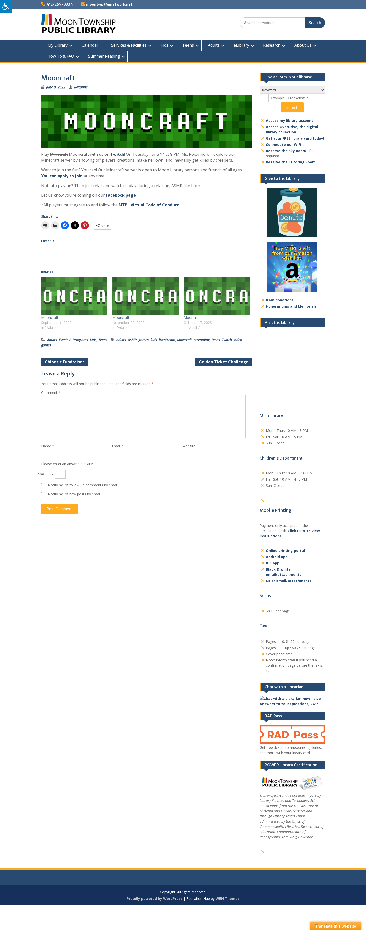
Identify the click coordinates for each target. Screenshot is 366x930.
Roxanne (81, 87)
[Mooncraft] (74, 296)
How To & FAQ (60, 56)
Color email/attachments (288, 580)
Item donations (280, 300)
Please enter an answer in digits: (67, 463)
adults (121, 339)
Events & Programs (73, 339)
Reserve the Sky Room (286, 150)
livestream (167, 339)
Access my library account (289, 120)
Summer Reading (104, 56)
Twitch (117, 154)
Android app (277, 556)
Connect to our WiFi (283, 144)
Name (47, 446)
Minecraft (184, 339)
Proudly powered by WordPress (155, 898)
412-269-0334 (60, 4)
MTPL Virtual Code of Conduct (148, 205)
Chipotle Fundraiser (64, 362)
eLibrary (241, 45)
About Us (303, 45)
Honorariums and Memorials (291, 306)
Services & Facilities (129, 45)
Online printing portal (285, 550)
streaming (202, 339)
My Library (58, 45)
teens (216, 339)
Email (117, 446)
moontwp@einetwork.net (109, 4)
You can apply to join (62, 176)
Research (271, 45)
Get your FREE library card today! (295, 138)
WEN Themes (228, 898)
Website (189, 446)
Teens (188, 45)
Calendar (90, 45)
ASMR (132, 339)
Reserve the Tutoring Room (291, 162)
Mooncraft (49, 317)
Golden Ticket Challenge (223, 362)
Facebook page (121, 195)
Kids (164, 45)
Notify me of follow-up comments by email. (83, 485)
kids (154, 339)
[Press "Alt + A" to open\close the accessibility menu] (6, 6)
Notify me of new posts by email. (74, 494)
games (144, 339)
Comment (50, 392)
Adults (214, 45)
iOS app (272, 563)
